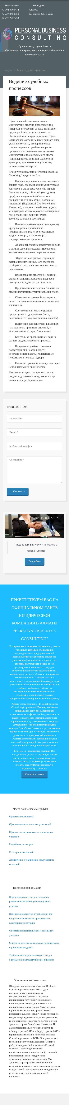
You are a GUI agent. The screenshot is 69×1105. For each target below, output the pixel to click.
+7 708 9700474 (10, 9)
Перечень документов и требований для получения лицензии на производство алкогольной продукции (30, 918)
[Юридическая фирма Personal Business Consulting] (34, 34)
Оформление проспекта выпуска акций (30, 824)
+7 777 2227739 (10, 18)
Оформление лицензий (21, 816)
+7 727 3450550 (10, 13)
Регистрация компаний (21, 852)
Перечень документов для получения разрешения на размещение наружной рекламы (29, 901)
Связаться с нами (34, 774)
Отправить (19, 491)
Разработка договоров (21, 844)
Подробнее (35, 561)
